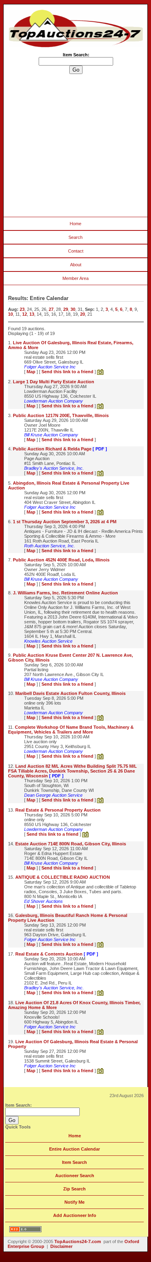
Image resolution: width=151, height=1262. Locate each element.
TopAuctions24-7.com (77, 1241)
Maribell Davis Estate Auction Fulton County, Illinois (70, 693)
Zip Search (74, 1188)
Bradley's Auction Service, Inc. (54, 468)
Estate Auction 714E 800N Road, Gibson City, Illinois (70, 843)
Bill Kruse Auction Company (51, 434)
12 (24, 314)
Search (75, 237)
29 (65, 309)
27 (51, 309)
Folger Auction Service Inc (50, 366)
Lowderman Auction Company (53, 401)
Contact (75, 251)
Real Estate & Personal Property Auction (58, 810)
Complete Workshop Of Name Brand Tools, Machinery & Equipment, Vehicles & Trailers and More (71, 729)
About (75, 264)
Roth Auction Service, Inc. (49, 545)
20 (82, 314)
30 (72, 309)
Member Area (75, 278)
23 (22, 309)
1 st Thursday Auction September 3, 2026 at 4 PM (64, 521)
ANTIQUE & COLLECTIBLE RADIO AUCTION (62, 877)
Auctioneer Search (74, 1175)
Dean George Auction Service (53, 795)
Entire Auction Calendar (74, 1149)
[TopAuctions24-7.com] (76, 45)
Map (31, 371)
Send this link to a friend (67, 371)
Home (75, 223)
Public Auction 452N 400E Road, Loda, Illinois (61, 559)
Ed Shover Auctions (43, 901)
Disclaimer (61, 1246)
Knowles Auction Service (48, 641)
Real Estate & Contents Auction (56, 954)
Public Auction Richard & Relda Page (60, 448)
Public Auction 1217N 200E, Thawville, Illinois (61, 415)
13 (31, 314)
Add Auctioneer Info (74, 1215)
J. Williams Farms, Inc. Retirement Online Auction (65, 592)
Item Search (74, 1162)
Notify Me (74, 1202)
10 (10, 314)
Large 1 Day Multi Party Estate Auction (53, 381)
